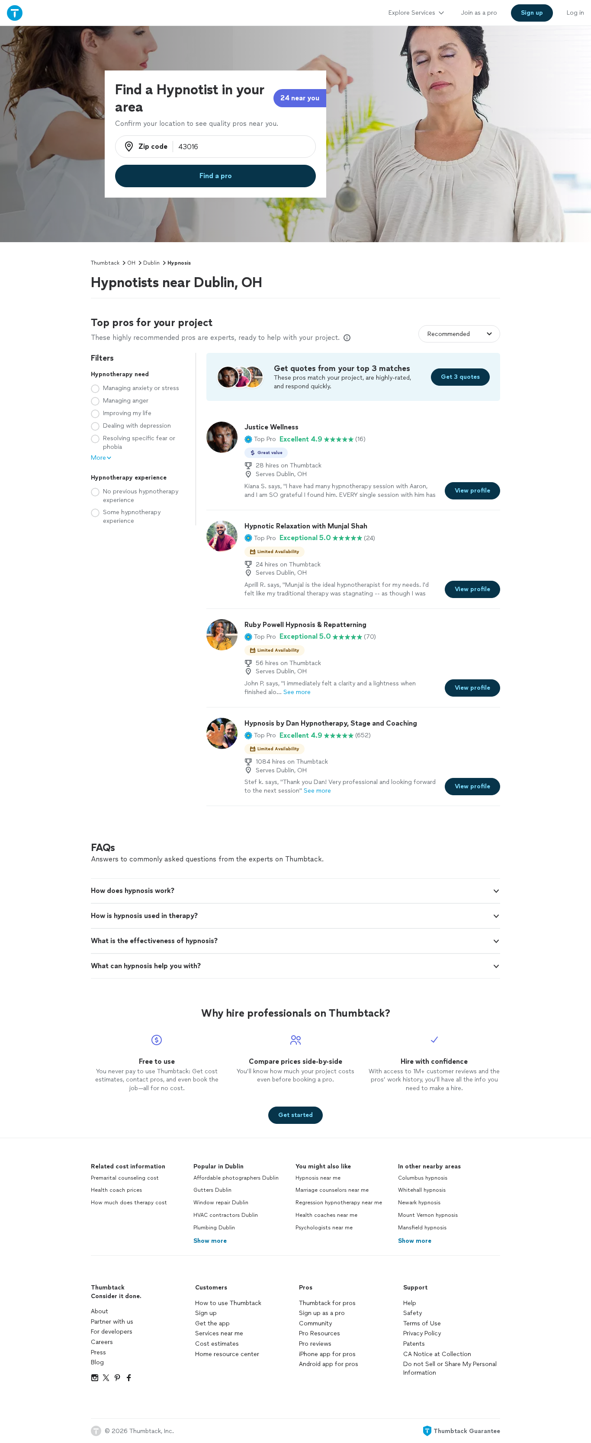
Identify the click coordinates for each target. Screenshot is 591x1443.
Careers (102, 1342)
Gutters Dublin (212, 1190)
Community (315, 1323)
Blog (97, 1362)
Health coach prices (116, 1190)
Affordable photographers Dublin (236, 1178)
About (99, 1311)
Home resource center (227, 1354)
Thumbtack (105, 263)
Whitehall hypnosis (422, 1190)
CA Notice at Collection (437, 1354)
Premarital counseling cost (125, 1178)
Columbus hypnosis (422, 1178)
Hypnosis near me (318, 1178)
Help (409, 1303)
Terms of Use (422, 1323)
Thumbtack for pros (327, 1303)
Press (98, 1352)
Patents (414, 1343)
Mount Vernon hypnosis (428, 1215)
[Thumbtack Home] (14, 13)
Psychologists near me (324, 1228)
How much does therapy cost (129, 1203)
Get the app (212, 1323)
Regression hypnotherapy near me (339, 1203)
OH (131, 263)
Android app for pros (328, 1364)
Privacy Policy (422, 1333)
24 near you (299, 98)
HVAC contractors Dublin (225, 1215)
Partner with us (112, 1321)
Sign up (206, 1313)
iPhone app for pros (327, 1354)
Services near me (219, 1333)
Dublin (151, 263)
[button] (260, 439)
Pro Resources (319, 1333)
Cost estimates (217, 1343)
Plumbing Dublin (214, 1228)
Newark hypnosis (419, 1203)
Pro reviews (315, 1343)
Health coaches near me (326, 1215)
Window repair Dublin (220, 1203)
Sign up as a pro (322, 1313)
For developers (111, 1331)
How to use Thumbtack (228, 1303)
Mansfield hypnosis (422, 1228)
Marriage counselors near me (332, 1190)
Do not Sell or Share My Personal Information (450, 1368)
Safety (412, 1313)
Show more (210, 1241)
